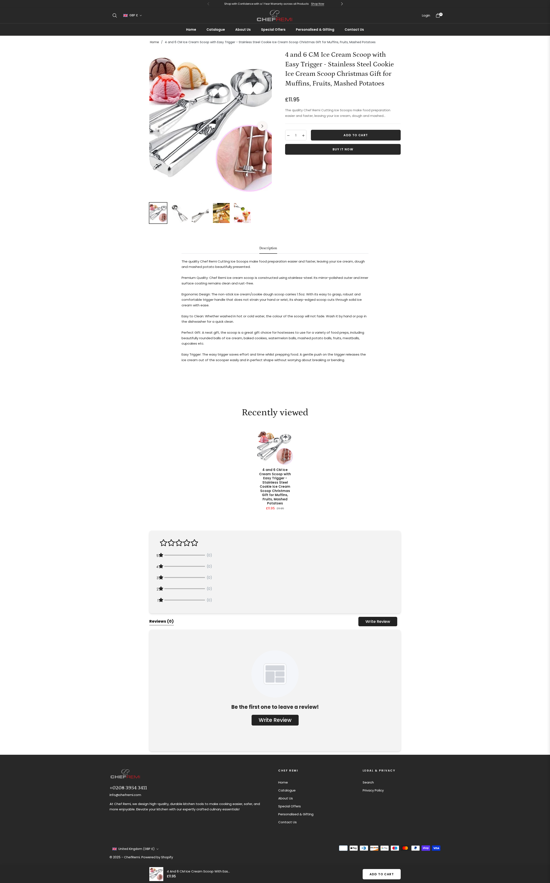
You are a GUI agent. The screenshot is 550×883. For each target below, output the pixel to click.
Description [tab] (268, 248)
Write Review (377, 621)
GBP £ (133, 15)
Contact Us (287, 822)
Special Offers (289, 806)
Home (154, 42)
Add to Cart (382, 874)
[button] (115, 15)
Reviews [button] (161, 621)
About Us (285, 798)
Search (368, 782)
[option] (210, 123)
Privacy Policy (373, 790)
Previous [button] (158, 126)
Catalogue (287, 790)
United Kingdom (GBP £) (136, 849)
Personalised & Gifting (295, 814)
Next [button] (262, 126)
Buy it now (343, 149)
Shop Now (317, 4)
